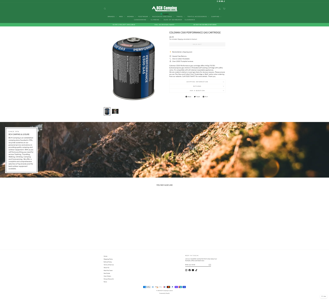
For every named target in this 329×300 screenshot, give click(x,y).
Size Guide (107, 273)
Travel (180, 16)
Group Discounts (109, 279)
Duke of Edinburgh (173, 20)
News (105, 282)
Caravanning (140, 20)
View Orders (107, 276)
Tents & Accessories (197, 16)
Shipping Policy (108, 259)
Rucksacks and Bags (162, 16)
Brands (111, 16)
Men (121, 16)
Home (105, 256)
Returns (197, 86)
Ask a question (197, 90)
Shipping (180, 39)
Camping (215, 16)
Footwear (143, 16)
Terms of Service (109, 265)
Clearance (190, 20)
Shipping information (197, 82)
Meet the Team (108, 270)
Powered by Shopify (164, 293)
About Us (106, 267)
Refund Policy (108, 262)
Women (130, 16)
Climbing (155, 20)
